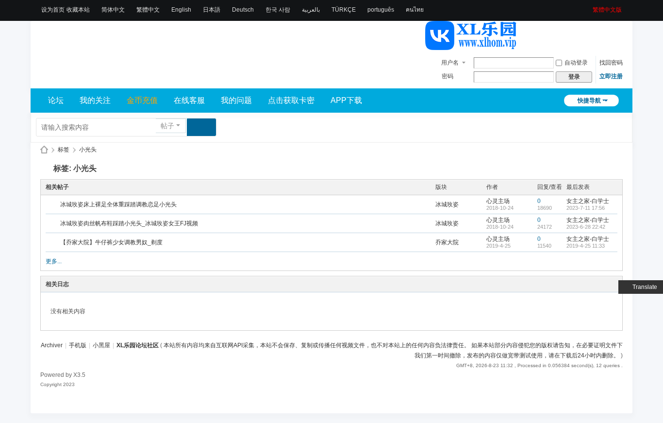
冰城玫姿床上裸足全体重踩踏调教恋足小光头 (118, 204)
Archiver (52, 345)
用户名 (450, 62)
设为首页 (53, 9)
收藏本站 (78, 9)
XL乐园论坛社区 (44, 150)
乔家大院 (447, 242)
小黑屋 (101, 345)
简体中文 (113, 9)
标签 (63, 149)
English (181, 9)
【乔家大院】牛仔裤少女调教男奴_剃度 (111, 242)
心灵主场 (498, 201)
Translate (644, 287)
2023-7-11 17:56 (585, 208)
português (380, 9)
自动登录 (576, 62)
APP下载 (346, 100)
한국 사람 (277, 9)
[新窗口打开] (53, 205)
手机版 (77, 345)
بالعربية (311, 9)
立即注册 (611, 76)
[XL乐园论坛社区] (471, 45)
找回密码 (611, 62)
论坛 (56, 100)
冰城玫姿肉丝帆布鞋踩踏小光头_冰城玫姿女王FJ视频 (129, 223)
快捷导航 (589, 100)
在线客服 (189, 100)
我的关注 (95, 100)
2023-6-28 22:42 (585, 227)
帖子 (167, 126)
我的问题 (236, 100)
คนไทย (415, 9)
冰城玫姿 (447, 204)
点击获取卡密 (291, 100)
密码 (447, 76)
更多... (54, 261)
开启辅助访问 (589, 6)
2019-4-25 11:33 (585, 246)
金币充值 (142, 100)
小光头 (88, 149)
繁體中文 (148, 9)
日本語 (211, 9)
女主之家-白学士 (587, 201)
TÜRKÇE (344, 9)
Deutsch (243, 9)
